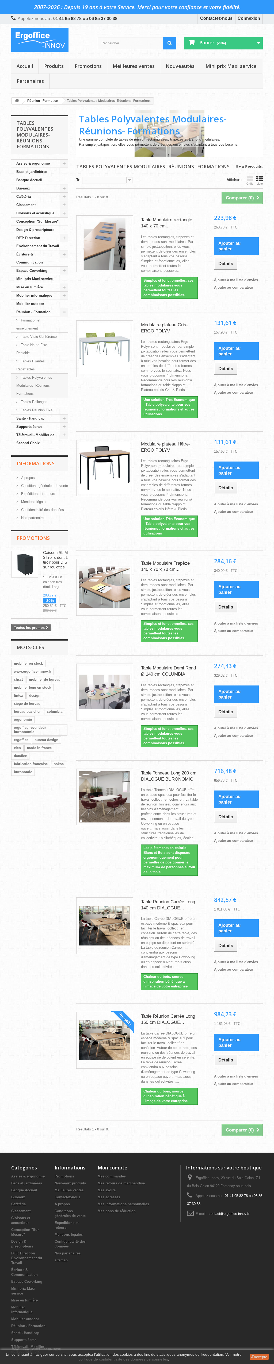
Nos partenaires (32, 518)
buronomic (23, 772)
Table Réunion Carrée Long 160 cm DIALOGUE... (168, 1019)
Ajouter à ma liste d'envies (236, 280)
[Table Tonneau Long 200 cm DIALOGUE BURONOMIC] (104, 797)
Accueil (25, 66)
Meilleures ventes (134, 66)
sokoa (59, 764)
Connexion (249, 18)
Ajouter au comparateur (233, 287)
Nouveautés (180, 66)
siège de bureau (27, 704)
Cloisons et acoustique (35, 213)
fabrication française (31, 764)
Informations (36, 463)
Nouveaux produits (70, 1183)
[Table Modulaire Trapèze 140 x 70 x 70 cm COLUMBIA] (104, 587)
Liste (260, 183)
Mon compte (112, 1167)
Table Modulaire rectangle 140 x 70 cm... (166, 222)
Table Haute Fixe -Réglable (32, 349)
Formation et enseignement (28, 324)
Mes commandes (112, 1176)
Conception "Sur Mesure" (37, 221)
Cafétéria (23, 197)
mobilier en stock (28, 663)
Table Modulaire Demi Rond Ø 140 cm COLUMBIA (168, 671)
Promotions (88, 66)
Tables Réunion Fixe (36, 410)
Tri (78, 180)
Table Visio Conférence (38, 337)
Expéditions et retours (37, 494)
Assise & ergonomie (33, 163)
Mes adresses (109, 1197)
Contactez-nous (216, 18)
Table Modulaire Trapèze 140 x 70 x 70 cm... (165, 566)
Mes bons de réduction (117, 1211)
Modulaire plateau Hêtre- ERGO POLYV (165, 447)
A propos (27, 478)
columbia (54, 712)
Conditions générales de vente (44, 486)
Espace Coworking (31, 271)
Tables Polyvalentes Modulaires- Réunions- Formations (34, 385)
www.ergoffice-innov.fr (32, 671)
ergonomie (23, 720)
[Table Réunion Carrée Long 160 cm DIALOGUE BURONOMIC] (104, 1040)
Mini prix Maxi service (231, 66)
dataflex (20, 756)
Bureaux (23, 188)
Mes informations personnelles (123, 1204)
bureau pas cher (27, 712)
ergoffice (21, 740)
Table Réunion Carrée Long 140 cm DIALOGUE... (168, 904)
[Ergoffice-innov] (50, 40)
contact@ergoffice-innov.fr (229, 1214)
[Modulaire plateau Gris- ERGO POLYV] (104, 348)
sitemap (61, 1260)
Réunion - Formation (33, 312)
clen (17, 748)
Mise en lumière (29, 287)
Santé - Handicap (30, 418)
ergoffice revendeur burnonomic (30, 730)
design (34, 695)
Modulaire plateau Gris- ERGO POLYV (164, 328)
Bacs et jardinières (31, 172)
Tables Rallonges (33, 402)
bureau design (46, 740)
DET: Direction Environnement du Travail (37, 242)
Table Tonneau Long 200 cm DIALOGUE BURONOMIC (168, 776)
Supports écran (29, 427)
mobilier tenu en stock (32, 687)
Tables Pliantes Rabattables (30, 365)
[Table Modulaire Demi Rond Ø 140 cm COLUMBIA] (104, 692)
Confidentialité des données (42, 510)
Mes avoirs (107, 1190)
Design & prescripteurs (35, 230)
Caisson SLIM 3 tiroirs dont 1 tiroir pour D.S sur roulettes (55, 559)
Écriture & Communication (29, 258)
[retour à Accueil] (17, 101)
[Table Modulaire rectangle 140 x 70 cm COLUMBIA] (104, 243)
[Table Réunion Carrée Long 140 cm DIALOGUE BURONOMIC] (104, 925)
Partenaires (30, 81)
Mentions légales (33, 502)
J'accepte (259, 1357)
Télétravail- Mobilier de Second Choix (35, 439)
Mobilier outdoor (30, 304)
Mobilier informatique (34, 295)
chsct (18, 679)
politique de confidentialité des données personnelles (123, 1359)
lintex (18, 695)
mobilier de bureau (44, 679)
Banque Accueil (29, 180)
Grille (249, 183)
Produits (54, 66)
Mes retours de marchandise (121, 1183)
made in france (39, 748)
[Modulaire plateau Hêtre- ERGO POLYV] (104, 468)
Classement (26, 205)
